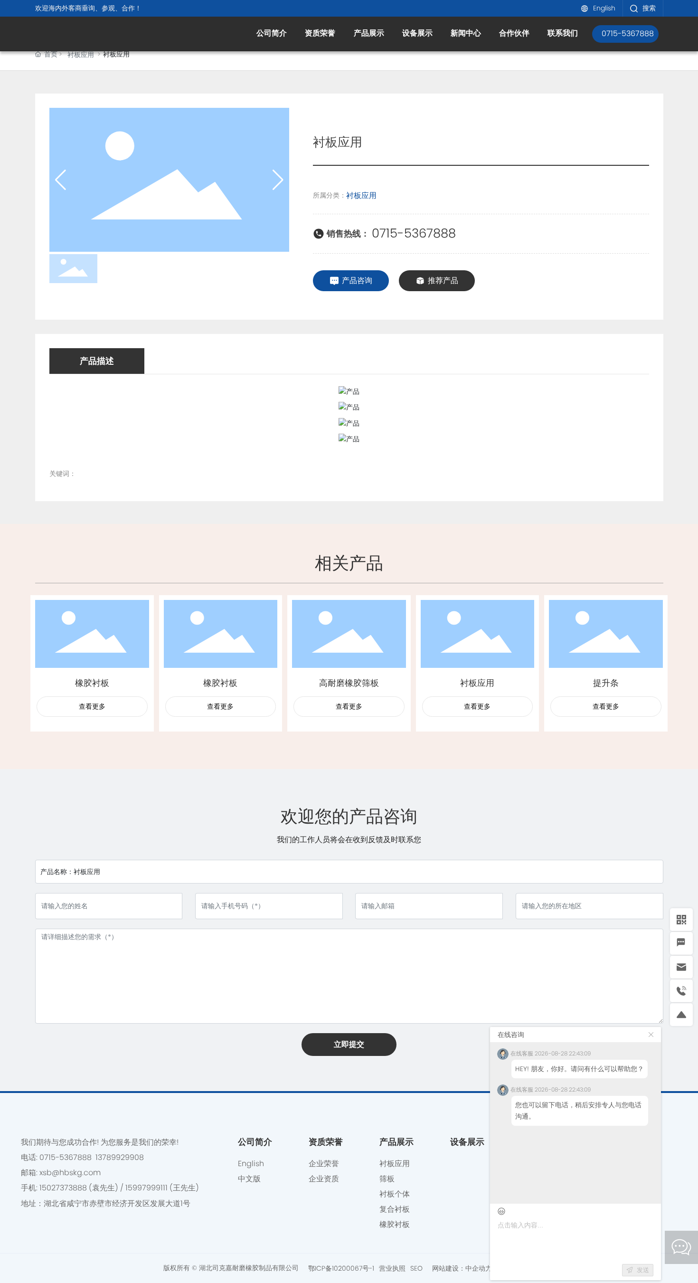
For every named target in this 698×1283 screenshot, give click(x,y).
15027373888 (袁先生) (78, 1187)
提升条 (606, 683)
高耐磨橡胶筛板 (349, 683)
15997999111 (146, 1187)
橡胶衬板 (92, 683)
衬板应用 (80, 54)
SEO (416, 1268)
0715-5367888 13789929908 (91, 1157)
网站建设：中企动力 (463, 1268)
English (604, 8)
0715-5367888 (414, 233)
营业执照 (392, 1268)
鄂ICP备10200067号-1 (341, 1268)
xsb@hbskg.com (70, 1172)
